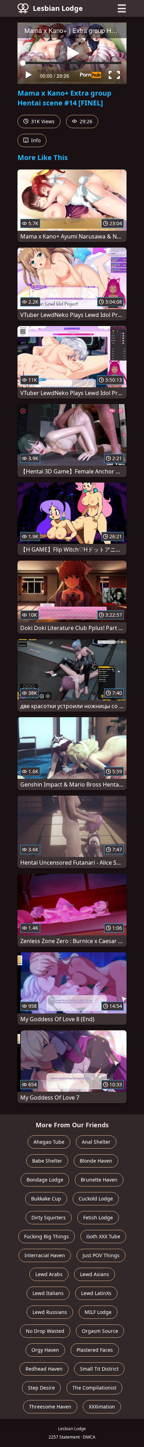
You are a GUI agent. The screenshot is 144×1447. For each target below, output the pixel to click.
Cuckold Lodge (96, 1198)
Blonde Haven (96, 1160)
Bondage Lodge (45, 1179)
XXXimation (102, 1406)
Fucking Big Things (46, 1236)
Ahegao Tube (49, 1141)
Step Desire (41, 1387)
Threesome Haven (50, 1406)
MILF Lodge (98, 1312)
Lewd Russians (50, 1312)
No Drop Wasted (45, 1331)
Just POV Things (101, 1255)
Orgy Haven (45, 1349)
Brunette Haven (99, 1179)
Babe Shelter (47, 1160)
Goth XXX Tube (103, 1236)
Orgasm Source (100, 1331)
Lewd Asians (94, 1274)
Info (35, 140)
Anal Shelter (96, 1141)
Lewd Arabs (49, 1274)
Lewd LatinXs (96, 1293)
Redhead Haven (44, 1368)
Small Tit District (99, 1368)
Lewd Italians (48, 1293)
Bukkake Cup (46, 1198)
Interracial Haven (44, 1255)
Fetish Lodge (98, 1217)
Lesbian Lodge (58, 8)
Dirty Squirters (48, 1217)
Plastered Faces (95, 1349)
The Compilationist (94, 1387)
